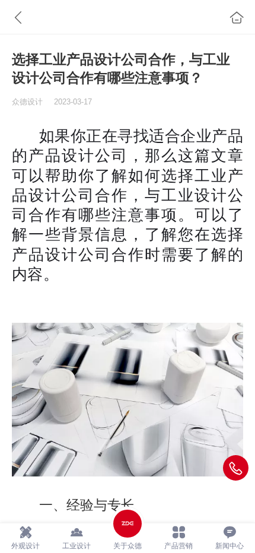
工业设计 (194, 195)
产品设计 (61, 155)
